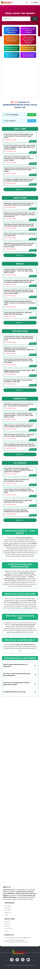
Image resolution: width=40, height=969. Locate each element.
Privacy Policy (8, 928)
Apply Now (32, 141)
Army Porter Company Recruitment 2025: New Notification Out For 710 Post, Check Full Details (18, 360)
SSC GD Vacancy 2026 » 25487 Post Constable (28, 30)
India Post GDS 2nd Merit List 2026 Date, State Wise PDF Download (18, 313)
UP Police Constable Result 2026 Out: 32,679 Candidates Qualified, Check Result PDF (19, 180)
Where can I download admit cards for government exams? (16, 683)
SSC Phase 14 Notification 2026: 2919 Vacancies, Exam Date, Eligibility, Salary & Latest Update (18, 158)
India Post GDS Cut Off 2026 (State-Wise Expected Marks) (11, 39)
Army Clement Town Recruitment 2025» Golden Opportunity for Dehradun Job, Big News (19, 490)
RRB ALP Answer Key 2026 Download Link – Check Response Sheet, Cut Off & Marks (19, 426)
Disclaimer (7, 926)
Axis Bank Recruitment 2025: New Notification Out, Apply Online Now (16, 510)
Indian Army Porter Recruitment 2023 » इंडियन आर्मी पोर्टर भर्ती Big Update (19, 371)
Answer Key (7, 910)
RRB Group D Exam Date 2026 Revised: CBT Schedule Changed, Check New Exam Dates (19, 225)
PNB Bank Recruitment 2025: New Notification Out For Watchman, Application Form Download (19, 349)
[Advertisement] (20, 76)
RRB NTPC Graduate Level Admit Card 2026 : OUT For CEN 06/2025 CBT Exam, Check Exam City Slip (19, 245)
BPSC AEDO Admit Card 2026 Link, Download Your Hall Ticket (19, 234)
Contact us (7, 924)
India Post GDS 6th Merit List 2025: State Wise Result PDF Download (18, 501)
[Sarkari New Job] (7, 2)
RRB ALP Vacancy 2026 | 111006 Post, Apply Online (11, 30)
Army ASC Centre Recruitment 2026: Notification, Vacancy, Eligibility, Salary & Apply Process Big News (18, 470)
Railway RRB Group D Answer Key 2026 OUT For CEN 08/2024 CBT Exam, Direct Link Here (19, 445)
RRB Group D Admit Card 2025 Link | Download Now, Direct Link (16, 480)
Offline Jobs (7, 912)
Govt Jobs (7, 905)
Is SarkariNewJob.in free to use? (14, 692)
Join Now (32, 114)
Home (6, 930)
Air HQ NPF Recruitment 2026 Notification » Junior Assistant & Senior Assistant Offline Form (19, 338)
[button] (26, 2)
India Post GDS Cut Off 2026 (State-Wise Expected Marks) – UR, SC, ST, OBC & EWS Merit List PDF (18, 270)
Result (6, 914)
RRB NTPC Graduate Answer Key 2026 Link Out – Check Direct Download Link (19, 405)
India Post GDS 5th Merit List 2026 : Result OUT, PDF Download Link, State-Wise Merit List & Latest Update (19, 291)
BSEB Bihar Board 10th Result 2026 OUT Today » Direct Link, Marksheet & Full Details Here (19, 302)
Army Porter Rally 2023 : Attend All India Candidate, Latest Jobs (18, 380)
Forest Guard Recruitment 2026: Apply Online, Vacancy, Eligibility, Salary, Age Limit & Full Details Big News (20, 147)
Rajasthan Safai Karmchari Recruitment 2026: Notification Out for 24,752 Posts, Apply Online (20, 169)
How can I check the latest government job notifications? (16, 674)
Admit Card (7, 907)
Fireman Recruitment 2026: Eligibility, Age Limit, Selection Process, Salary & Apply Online (18, 136)
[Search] (34, 19)
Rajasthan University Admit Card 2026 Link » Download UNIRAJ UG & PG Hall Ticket (19, 204)
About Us (7, 921)
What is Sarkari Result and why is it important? (15, 665)
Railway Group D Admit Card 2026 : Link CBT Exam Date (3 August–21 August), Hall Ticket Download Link (19, 214)
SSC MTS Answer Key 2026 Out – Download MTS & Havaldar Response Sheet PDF (19, 435)
